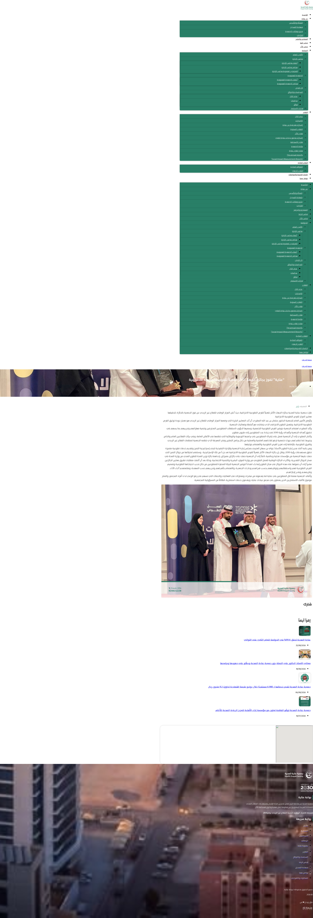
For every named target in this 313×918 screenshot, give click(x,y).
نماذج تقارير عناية (296, 150)
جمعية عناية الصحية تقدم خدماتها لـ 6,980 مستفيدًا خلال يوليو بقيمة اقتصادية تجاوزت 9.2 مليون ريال (259, 687)
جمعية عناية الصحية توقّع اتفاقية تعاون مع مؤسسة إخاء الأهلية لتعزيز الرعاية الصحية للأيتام (263, 710)
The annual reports (295, 155)
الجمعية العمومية (295, 75)
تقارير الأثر (299, 133)
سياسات (294, 100)
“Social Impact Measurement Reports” (287, 159)
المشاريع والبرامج (302, 39)
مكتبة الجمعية (297, 146)
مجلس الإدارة (297, 59)
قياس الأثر (304, 46)
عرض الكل (294, 96)
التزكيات (300, 35)
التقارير (305, 112)
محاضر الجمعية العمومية (287, 83)
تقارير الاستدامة (296, 142)
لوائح (296, 104)
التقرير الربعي (297, 171)
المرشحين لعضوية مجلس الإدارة (285, 71)
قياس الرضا (304, 43)
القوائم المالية (296, 167)
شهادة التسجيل (296, 27)
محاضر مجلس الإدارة (290, 67)
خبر (297, 406)
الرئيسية (305, 15)
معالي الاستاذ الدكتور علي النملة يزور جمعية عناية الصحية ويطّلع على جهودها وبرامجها (265, 663)
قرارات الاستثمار (297, 108)
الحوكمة (305, 50)
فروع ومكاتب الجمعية (294, 31)
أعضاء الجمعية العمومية (287, 79)
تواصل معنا (304, 178)
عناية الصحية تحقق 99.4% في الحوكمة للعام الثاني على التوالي (277, 640)
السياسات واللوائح (295, 92)
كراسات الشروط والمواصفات (298, 174)
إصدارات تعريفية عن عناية (293, 125)
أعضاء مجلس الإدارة (290, 63)
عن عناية (305, 18)
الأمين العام (298, 54)
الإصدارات (299, 120)
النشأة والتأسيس (296, 23)
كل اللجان (299, 88)
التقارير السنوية (296, 129)
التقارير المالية (303, 162)
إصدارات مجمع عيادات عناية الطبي (289, 138)
